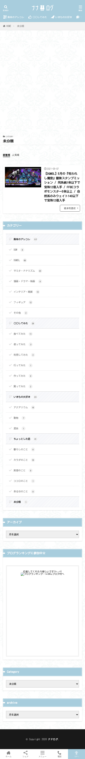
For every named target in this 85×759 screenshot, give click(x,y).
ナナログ (53, 739)
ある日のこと (24, 491)
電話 (59, 756)
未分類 (20, 26)
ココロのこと (24, 481)
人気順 (15, 155)
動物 (19, 418)
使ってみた (22, 344)
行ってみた (22, 365)
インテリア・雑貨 (26, 291)
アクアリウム (24, 407)
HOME (8, 26)
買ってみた (22, 386)
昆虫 (19, 428)
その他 (20, 312)
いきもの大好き (63, 17)
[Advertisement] (42, 84)
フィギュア (23, 302)
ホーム (8, 756)
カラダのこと (24, 460)
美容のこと (22, 470)
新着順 (6, 155)
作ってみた (22, 376)
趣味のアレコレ (16, 17)
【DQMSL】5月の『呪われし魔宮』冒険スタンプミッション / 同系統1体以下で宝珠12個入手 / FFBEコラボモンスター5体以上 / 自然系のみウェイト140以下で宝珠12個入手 (62, 187)
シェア (25, 756)
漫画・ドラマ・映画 (27, 281)
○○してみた (40, 17)
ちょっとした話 (25, 439)
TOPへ (76, 756)
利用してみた (24, 355)
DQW (18, 249)
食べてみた (23, 334)
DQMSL (20, 260)
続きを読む (70, 208)
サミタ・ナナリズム (27, 270)
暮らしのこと (24, 449)
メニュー (42, 756)
